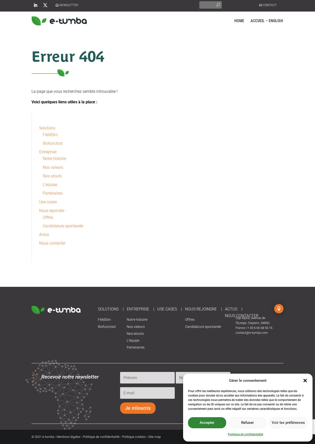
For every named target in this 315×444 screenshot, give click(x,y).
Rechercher (218, 4)
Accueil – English (267, 20)
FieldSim (50, 134)
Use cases (48, 201)
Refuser (247, 422)
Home (239, 20)
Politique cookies (134, 437)
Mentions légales (68, 437)
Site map (154, 437)
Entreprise (47, 152)
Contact (270, 5)
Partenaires (53, 193)
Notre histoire (54, 158)
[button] (305, 380)
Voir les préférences (288, 422)
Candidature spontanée (63, 226)
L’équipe (50, 184)
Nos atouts (52, 176)
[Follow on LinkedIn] (35, 5)
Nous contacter (52, 243)
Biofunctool (53, 143)
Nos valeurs (53, 167)
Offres (48, 217)
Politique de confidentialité (245, 434)
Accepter (207, 422)
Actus (44, 234)
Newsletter (69, 5)
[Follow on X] (45, 5)
